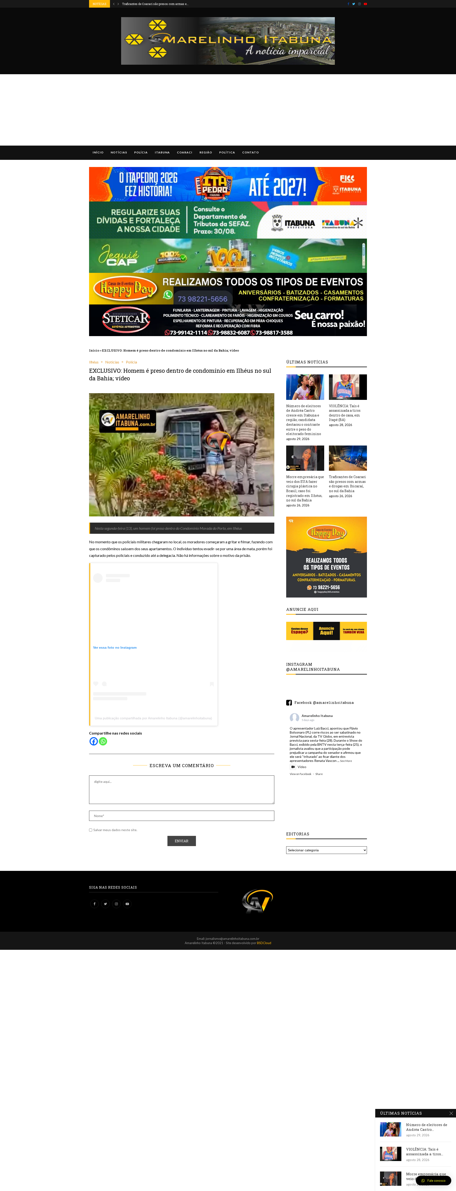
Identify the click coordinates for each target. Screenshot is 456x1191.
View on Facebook (300, 773)
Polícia (141, 152)
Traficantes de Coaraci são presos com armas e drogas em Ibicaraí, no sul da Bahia (347, 484)
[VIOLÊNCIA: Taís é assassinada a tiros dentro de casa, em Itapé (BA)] (348, 387)
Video (302, 767)
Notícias (119, 152)
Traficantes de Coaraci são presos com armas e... (155, 4)
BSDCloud (264, 943)
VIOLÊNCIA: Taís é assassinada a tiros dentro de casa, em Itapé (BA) (345, 413)
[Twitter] (353, 4)
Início (98, 152)
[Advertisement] (228, 110)
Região (206, 152)
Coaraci (184, 152)
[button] (433, 1180)
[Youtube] (365, 4)
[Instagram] (359, 4)
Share (319, 773)
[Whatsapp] (103, 741)
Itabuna (162, 152)
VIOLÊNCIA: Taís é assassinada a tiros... (424, 1151)
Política (227, 152)
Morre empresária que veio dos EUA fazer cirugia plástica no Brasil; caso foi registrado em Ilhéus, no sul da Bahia (305, 488)
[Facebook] (348, 4)
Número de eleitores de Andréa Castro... (426, 1127)
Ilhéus (94, 362)
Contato (250, 152)
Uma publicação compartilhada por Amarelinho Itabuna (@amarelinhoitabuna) (153, 718)
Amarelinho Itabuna (317, 716)
